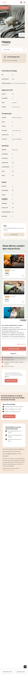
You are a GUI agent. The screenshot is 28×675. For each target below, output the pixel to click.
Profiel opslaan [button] (6, 49)
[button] (21, 3)
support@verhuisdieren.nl (8, 470)
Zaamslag (7, 275)
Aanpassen (13, 353)
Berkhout (7, 301)
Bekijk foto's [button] (22, 34)
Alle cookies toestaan (14, 348)
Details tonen (20, 344)
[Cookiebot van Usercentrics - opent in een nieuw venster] (20, 320)
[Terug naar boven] (25, 666)
